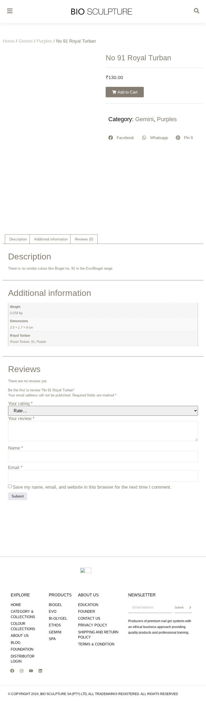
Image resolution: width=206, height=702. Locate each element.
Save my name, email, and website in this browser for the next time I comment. (92, 487)
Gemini (26, 41)
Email (15, 467)
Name (15, 448)
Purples (44, 41)
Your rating (20, 403)
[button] (125, 92)
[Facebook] (12, 671)
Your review (21, 418)
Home (8, 41)
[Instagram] (21, 671)
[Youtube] (31, 671)
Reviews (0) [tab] (84, 239)
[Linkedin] (40, 671)
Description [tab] (18, 239)
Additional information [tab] (51, 239)
